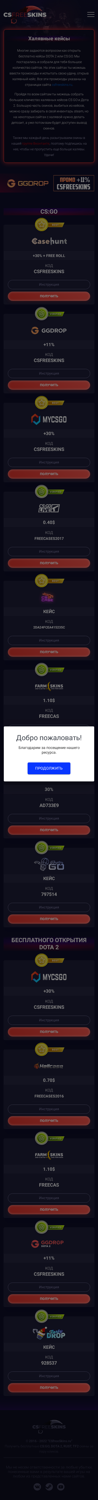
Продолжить (49, 768)
